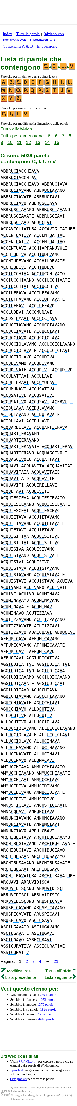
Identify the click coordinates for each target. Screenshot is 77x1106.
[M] (4, 93)
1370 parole (45, 1004)
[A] (4, 84)
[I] (62, 84)
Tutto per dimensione (22, 135)
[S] (48, 93)
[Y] (11, 101)
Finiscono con (14, 40)
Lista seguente (59, 977)
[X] (4, 101)
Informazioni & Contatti (23, 1099)
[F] (40, 84)
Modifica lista (18, 971)
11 (19, 142)
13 (37, 142)
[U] (62, 93)
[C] (18, 84)
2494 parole (48, 994)
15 (56, 142)
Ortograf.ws (18, 1079)
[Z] (18, 101)
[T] (55, 93)
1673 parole (47, 999)
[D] (26, 84)
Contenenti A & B (18, 46)
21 (56, 961)
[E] (33, 84)
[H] (55, 84)
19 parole (44, 1014)
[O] (18, 93)
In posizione (47, 46)
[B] (11, 84)
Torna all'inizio (58, 971)
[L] (69, 84)
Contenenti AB (42, 40)
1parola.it (16, 1070)
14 (47, 142)
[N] (11, 93)
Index (7, 34)
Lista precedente (20, 977)
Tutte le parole (28, 34)
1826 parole (48, 1009)
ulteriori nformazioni (61, 1087)
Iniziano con (54, 34)
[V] (69, 93)
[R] (40, 93)
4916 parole (46, 1019)
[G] (48, 84)
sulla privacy (25, 1091)
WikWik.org (27, 1061)
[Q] (33, 93)
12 (28, 142)
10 (10, 142)
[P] (26, 93)
